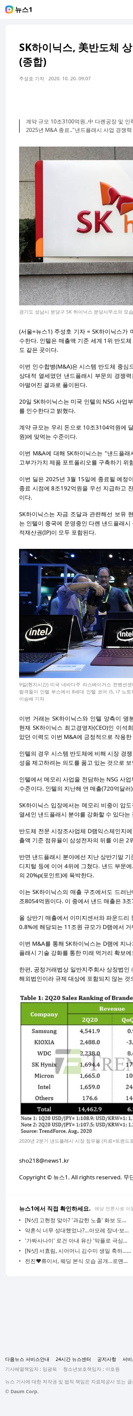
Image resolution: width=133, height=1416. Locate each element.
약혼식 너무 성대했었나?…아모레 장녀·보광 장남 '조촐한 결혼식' (78, 1230)
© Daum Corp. (22, 1391)
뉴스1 (23, 9)
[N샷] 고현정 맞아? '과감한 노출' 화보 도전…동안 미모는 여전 (78, 1220)
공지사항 (106, 1359)
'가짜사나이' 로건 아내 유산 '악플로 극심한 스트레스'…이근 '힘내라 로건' (78, 1240)
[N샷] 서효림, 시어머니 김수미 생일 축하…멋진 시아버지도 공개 (78, 1250)
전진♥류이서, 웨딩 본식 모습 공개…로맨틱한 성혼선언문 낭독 (78, 1261)
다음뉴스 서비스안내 (27, 1359)
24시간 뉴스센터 (73, 1359)
